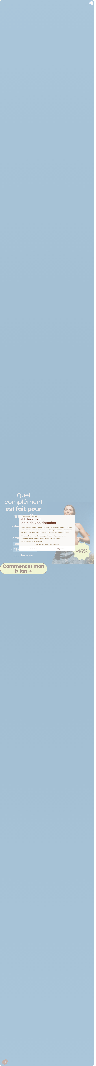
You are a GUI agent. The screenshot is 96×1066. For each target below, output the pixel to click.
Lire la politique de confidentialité (31, 541)
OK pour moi (61, 549)
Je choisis (33, 549)
